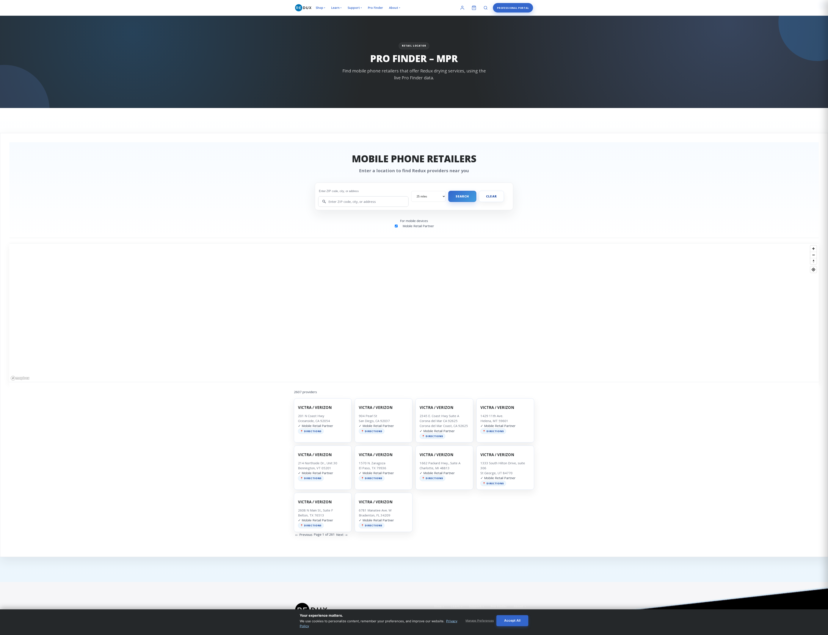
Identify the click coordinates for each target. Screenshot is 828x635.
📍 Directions (310, 431)
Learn (336, 8)
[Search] (485, 7)
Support (355, 8)
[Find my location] (813, 269)
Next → (342, 534)
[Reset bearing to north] (813, 261)
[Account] (462, 7)
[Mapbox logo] (20, 378)
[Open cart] (474, 7)
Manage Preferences (480, 620)
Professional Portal (513, 7)
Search (462, 196)
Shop (320, 8)
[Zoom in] (813, 249)
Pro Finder (375, 8)
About (394, 8)
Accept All (512, 620)
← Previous (303, 534)
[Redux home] (303, 7)
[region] (414, 312)
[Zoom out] (813, 255)
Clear (491, 196)
